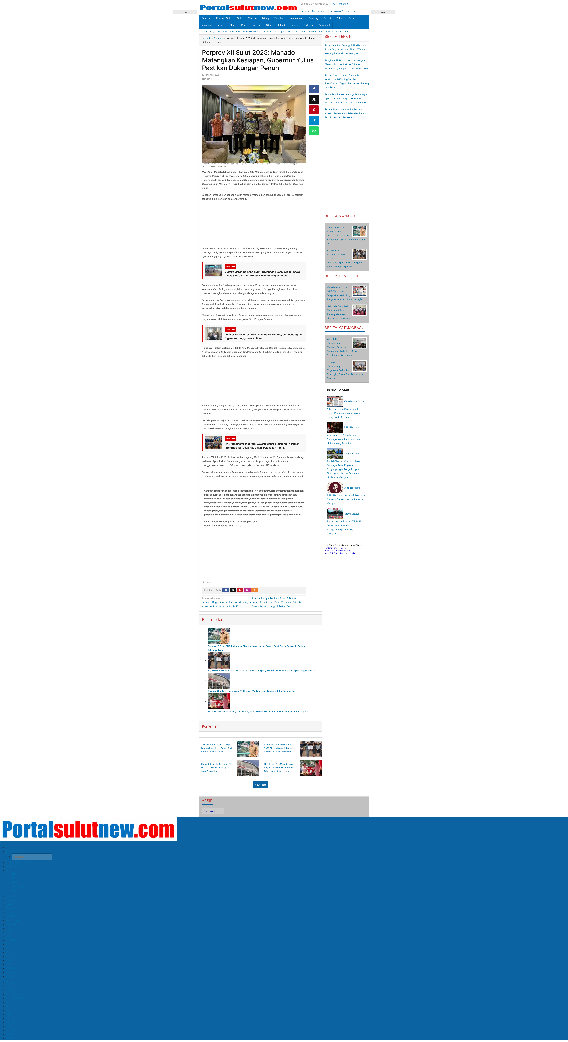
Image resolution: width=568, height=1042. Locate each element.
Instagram (19, 886)
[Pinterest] (240, 590)
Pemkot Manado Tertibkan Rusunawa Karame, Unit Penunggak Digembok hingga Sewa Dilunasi (263, 336)
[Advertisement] (185, 58)
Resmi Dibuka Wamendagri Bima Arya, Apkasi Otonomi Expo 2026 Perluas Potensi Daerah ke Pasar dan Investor (346, 98)
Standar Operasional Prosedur (338, 550)
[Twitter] (233, 590)
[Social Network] (354, 11)
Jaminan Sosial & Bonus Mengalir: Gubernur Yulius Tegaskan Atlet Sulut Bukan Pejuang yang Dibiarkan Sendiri (278, 602)
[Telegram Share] (314, 120)
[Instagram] (247, 590)
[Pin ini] (314, 109)
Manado (218, 38)
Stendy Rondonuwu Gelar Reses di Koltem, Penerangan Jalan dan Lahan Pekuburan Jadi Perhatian (345, 113)
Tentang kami (331, 548)
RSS (16, 890)
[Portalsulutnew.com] (249, 7)
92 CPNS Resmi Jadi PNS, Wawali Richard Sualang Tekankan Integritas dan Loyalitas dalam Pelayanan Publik (262, 445)
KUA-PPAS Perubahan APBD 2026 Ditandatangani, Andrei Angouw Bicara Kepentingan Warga (261, 670)
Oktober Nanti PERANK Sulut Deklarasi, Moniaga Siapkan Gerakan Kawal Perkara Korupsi (346, 495)
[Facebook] (225, 590)
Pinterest (19, 882)
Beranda (206, 38)
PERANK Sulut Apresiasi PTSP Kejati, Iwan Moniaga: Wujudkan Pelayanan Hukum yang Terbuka (344, 435)
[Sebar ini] (314, 89)
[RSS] (254, 590)
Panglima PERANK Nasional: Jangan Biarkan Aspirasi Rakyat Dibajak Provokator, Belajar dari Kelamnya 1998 (347, 64)
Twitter (18, 878)
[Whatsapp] (314, 130)
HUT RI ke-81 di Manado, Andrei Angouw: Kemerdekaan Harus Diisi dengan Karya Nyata (258, 711)
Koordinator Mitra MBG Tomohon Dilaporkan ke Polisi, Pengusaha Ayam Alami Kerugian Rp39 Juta (345, 409)
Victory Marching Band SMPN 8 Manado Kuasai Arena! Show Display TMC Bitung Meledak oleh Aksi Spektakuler (262, 273)
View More (260, 784)
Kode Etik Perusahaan (335, 553)
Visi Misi (351, 553)
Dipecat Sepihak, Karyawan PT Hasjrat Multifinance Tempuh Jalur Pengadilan (251, 691)
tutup (185, 12)
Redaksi (343, 548)
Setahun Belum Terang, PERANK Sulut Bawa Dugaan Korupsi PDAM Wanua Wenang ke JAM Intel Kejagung (346, 49)
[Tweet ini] (314, 99)
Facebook (19, 874)
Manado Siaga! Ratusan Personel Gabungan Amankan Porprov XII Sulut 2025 (226, 602)
